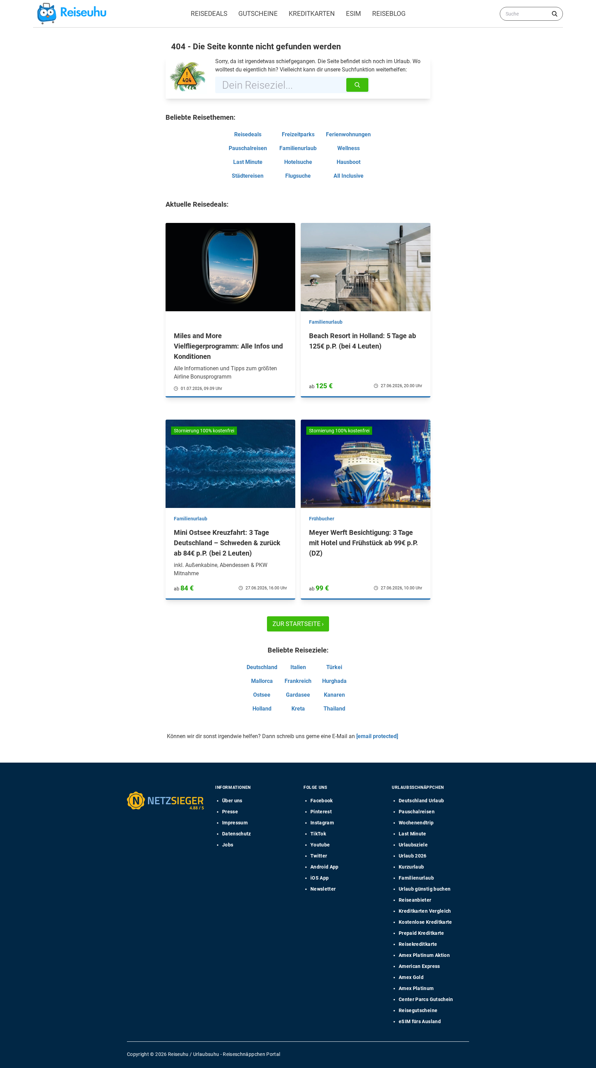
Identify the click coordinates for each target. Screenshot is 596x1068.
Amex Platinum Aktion (424, 955)
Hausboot (348, 162)
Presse (230, 811)
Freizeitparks (298, 134)
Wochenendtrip (416, 822)
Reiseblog (389, 14)
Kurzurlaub (411, 867)
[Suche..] (554, 14)
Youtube (320, 844)
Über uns (232, 800)
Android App (324, 867)
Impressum (235, 822)
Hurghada (334, 681)
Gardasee (298, 695)
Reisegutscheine (418, 1010)
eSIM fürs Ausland (420, 1021)
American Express (419, 966)
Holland (261, 708)
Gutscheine (258, 14)
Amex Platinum (416, 988)
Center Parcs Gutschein (426, 999)
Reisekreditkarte (418, 944)
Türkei (334, 667)
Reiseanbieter (415, 900)
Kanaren (334, 695)
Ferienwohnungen (348, 134)
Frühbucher (321, 518)
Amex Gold (411, 977)
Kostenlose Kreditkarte (425, 922)
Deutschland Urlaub (421, 800)
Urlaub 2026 (413, 856)
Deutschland (262, 667)
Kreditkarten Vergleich (425, 911)
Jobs (227, 844)
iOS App (319, 878)
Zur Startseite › (298, 623)
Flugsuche (298, 176)
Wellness (348, 148)
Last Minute (247, 162)
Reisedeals (209, 14)
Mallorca (262, 681)
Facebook (321, 800)
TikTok (318, 833)
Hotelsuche (298, 162)
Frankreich (298, 681)
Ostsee (261, 695)
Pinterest (321, 811)
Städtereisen (248, 176)
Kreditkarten (312, 14)
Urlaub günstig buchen (424, 889)
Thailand (334, 708)
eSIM (353, 14)
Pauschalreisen (248, 148)
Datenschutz (236, 833)
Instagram (322, 822)
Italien (298, 667)
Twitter (318, 856)
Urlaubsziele (413, 844)
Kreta (298, 708)
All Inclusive (349, 176)
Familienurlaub (298, 148)
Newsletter (323, 889)
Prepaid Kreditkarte (421, 933)
